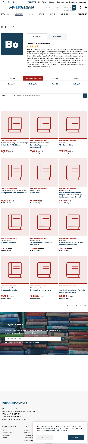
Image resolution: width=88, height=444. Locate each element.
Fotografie (33, 84)
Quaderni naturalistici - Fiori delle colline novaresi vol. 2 (72, 291)
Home (3, 18)
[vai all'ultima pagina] (85, 306)
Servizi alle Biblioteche (30, 435)
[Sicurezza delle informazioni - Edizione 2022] (44, 222)
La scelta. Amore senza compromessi (39, 146)
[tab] (37, 36)
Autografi (76, 84)
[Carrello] (86, 7)
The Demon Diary (66, 145)
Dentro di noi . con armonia (40, 290)
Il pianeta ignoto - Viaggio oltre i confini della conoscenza (71, 243)
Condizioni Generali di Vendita (67, 2)
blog (31, 14)
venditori (19, 14)
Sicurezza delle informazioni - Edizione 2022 (41, 243)
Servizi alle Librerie (29, 438)
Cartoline (55, 78)
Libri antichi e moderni (33, 78)
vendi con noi (66, 14)
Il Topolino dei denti (8, 242)
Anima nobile (35, 192)
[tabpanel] (57, 57)
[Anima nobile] (44, 172)
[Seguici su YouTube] (13, 2)
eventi (41, 14)
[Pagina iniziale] (21, 7)
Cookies (52, 2)
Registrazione (33, 2)
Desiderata (27, 433)
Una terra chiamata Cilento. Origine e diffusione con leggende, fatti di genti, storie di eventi (72, 194)
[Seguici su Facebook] (3, 2)
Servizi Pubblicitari (29, 440)
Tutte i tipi (11, 78)
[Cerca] (74, 7)
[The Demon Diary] (73, 125)
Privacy (44, 2)
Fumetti (55, 84)
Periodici (11, 84)
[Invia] (63, 339)
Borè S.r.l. (14, 18)
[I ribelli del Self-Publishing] (15, 125)
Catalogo (4, 430)
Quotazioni (27, 430)
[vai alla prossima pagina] (80, 306)
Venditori (8, 18)
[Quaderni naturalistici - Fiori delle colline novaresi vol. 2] (73, 270)
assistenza (82, 14)
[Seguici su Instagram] (8, 2)
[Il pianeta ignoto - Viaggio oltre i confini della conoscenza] (73, 222)
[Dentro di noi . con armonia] (44, 270)
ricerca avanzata (70, 11)
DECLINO (44, 438)
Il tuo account (6, 435)
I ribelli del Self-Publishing (11, 145)
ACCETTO (75, 438)
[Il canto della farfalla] (15, 270)
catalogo (5, 14)
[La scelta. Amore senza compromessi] (44, 125)
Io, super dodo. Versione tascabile (14, 192)
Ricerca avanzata (7, 433)
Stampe (76, 78)
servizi (52, 14)
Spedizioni (5, 438)
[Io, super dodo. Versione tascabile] (15, 172)
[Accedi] (81, 7)
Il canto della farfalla (9, 290)
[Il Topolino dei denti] (15, 222)
